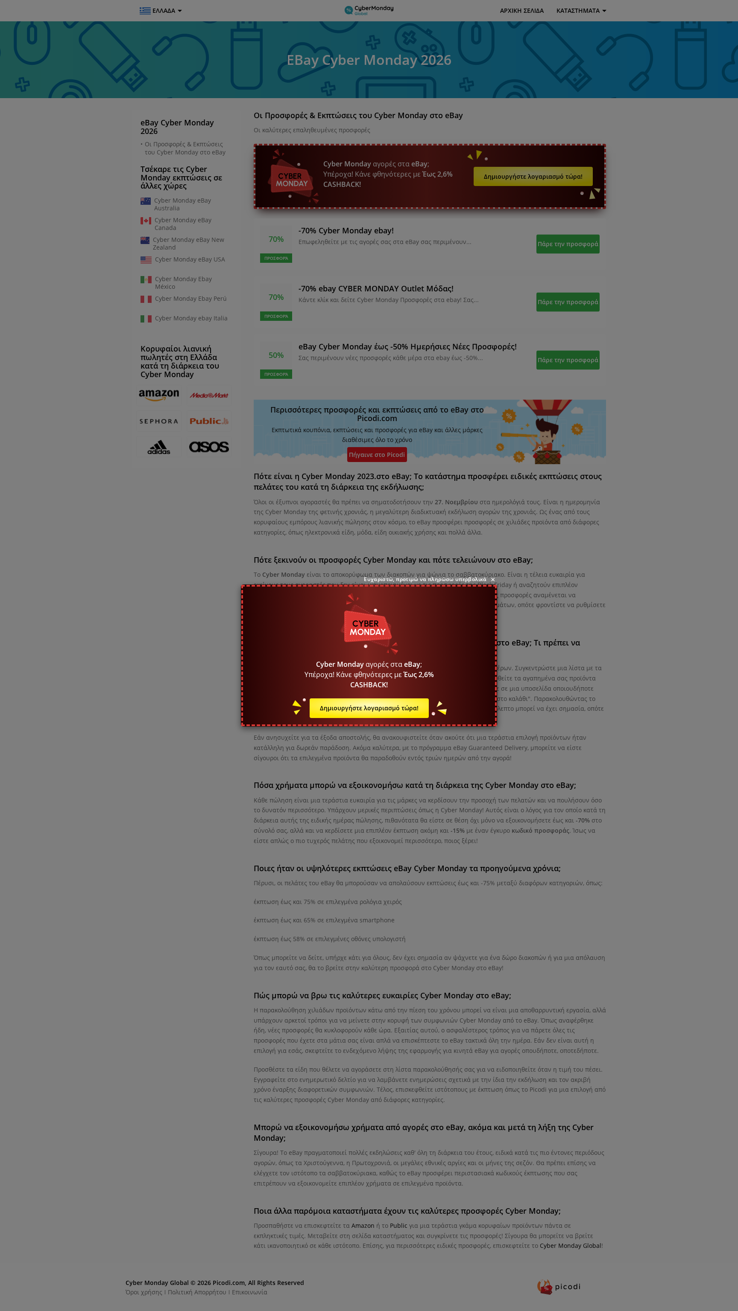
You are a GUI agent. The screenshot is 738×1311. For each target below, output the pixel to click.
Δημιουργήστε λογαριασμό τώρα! (369, 708)
